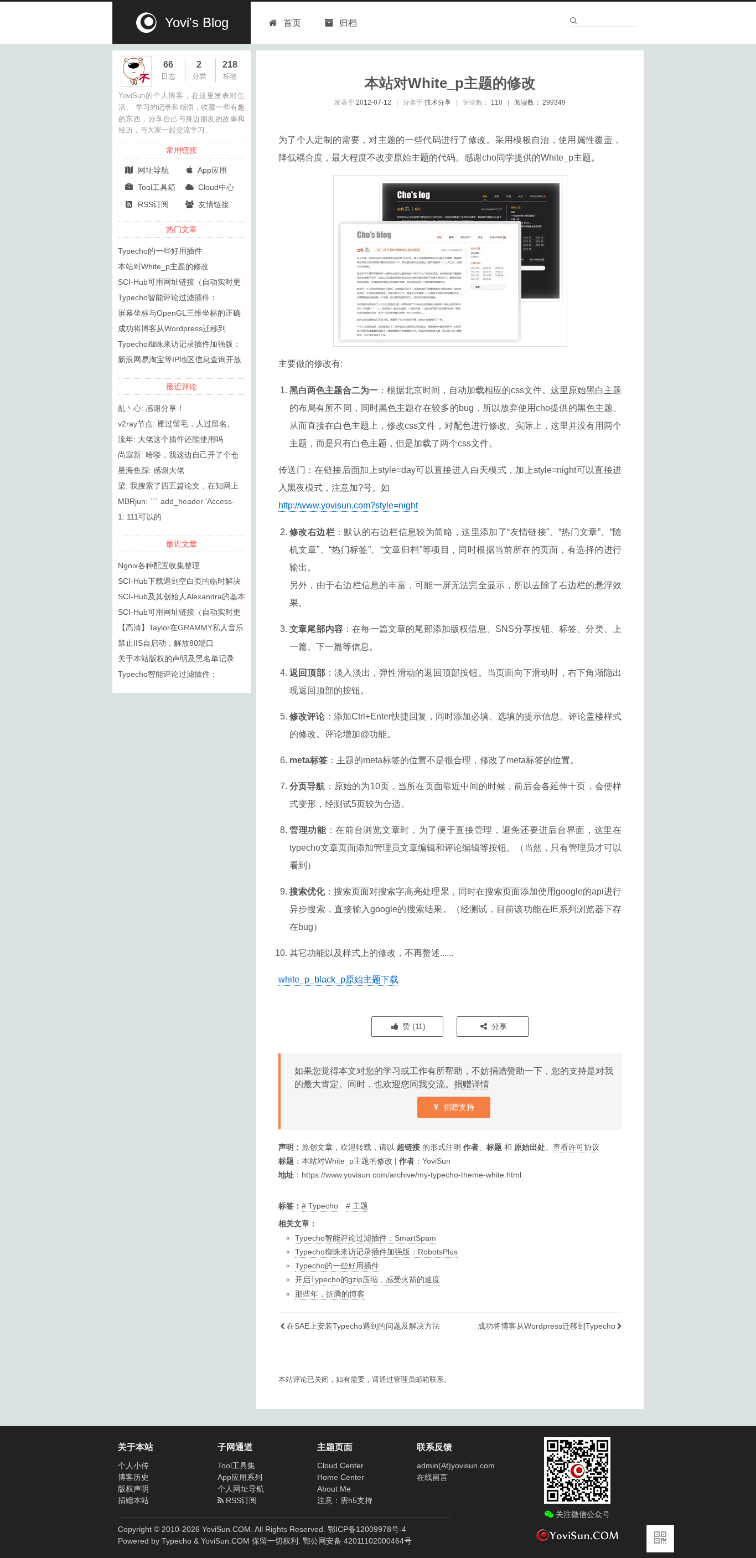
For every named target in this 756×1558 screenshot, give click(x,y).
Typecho (323, 1205)
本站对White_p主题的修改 (163, 266)
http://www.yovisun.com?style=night (348, 505)
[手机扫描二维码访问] (660, 1538)
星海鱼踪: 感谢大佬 (151, 470)
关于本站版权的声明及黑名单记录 (176, 658)
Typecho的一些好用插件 (337, 1265)
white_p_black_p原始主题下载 (338, 979)
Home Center (340, 1477)
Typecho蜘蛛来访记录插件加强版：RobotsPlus (376, 1251)
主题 (360, 1205)
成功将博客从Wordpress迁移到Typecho (546, 1326)
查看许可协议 (576, 1147)
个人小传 (133, 1465)
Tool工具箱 (155, 187)
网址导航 (152, 170)
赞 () (413, 1026)
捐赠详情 (471, 1084)
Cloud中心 (215, 187)
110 (497, 102)
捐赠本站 (133, 1500)
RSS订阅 (152, 204)
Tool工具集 (236, 1465)
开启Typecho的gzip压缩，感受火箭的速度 (367, 1279)
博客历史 (133, 1477)
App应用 (211, 170)
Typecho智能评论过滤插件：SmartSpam (365, 1237)
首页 (292, 23)
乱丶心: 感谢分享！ (151, 408)
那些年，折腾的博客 (330, 1293)
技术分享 (437, 102)
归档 (347, 23)
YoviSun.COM (225, 1540)
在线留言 (432, 1477)
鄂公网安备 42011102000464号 (357, 1540)
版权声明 (133, 1488)
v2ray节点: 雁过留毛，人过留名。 (176, 423)
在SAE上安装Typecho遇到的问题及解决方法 (363, 1326)
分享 (498, 1026)
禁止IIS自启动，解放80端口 (166, 643)
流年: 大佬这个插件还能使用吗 (170, 439)
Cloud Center (340, 1465)
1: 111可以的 (140, 516)
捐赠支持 (457, 1107)
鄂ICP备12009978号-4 (367, 1529)
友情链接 (212, 204)
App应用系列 (240, 1477)
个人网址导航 (241, 1488)
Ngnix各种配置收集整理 (159, 565)
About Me (334, 1488)
